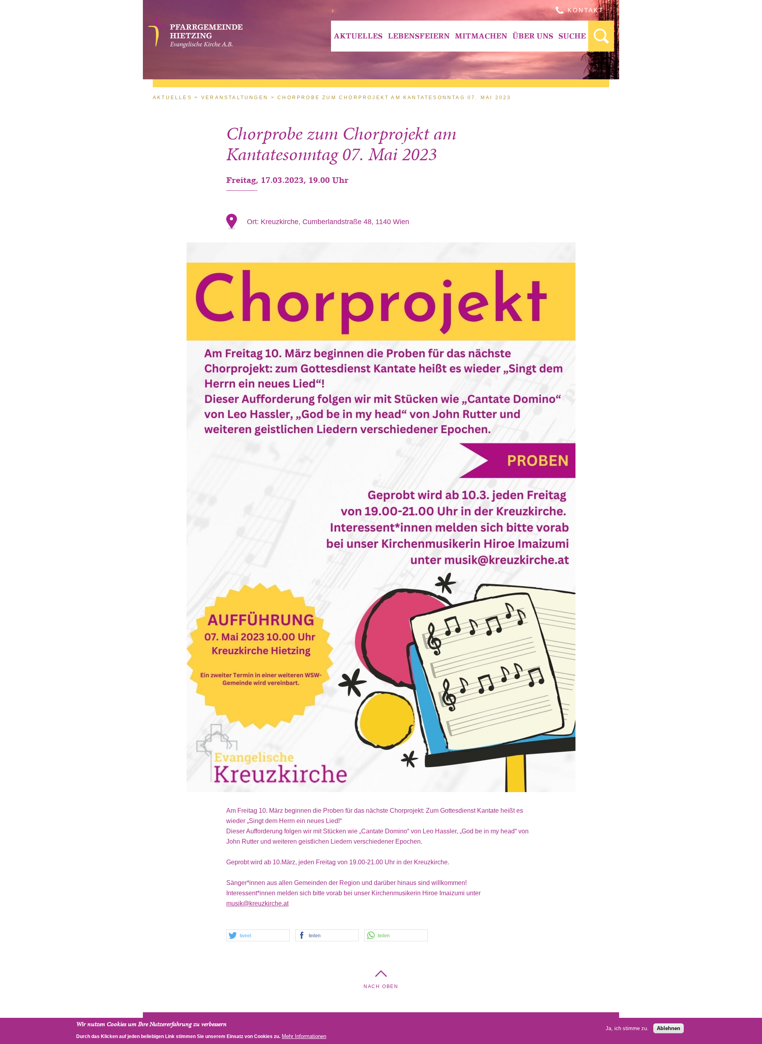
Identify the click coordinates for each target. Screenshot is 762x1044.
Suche (572, 35)
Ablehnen (668, 1028)
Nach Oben (381, 986)
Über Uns (532, 35)
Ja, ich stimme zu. (627, 1028)
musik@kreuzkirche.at (257, 903)
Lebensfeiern (419, 35)
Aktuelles (358, 35)
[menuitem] (358, 36)
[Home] (195, 45)
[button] (258, 936)
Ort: (254, 222)
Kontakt (586, 10)
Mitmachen (481, 35)
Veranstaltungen (234, 97)
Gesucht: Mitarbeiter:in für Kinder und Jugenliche (601, 36)
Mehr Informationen (304, 1036)
